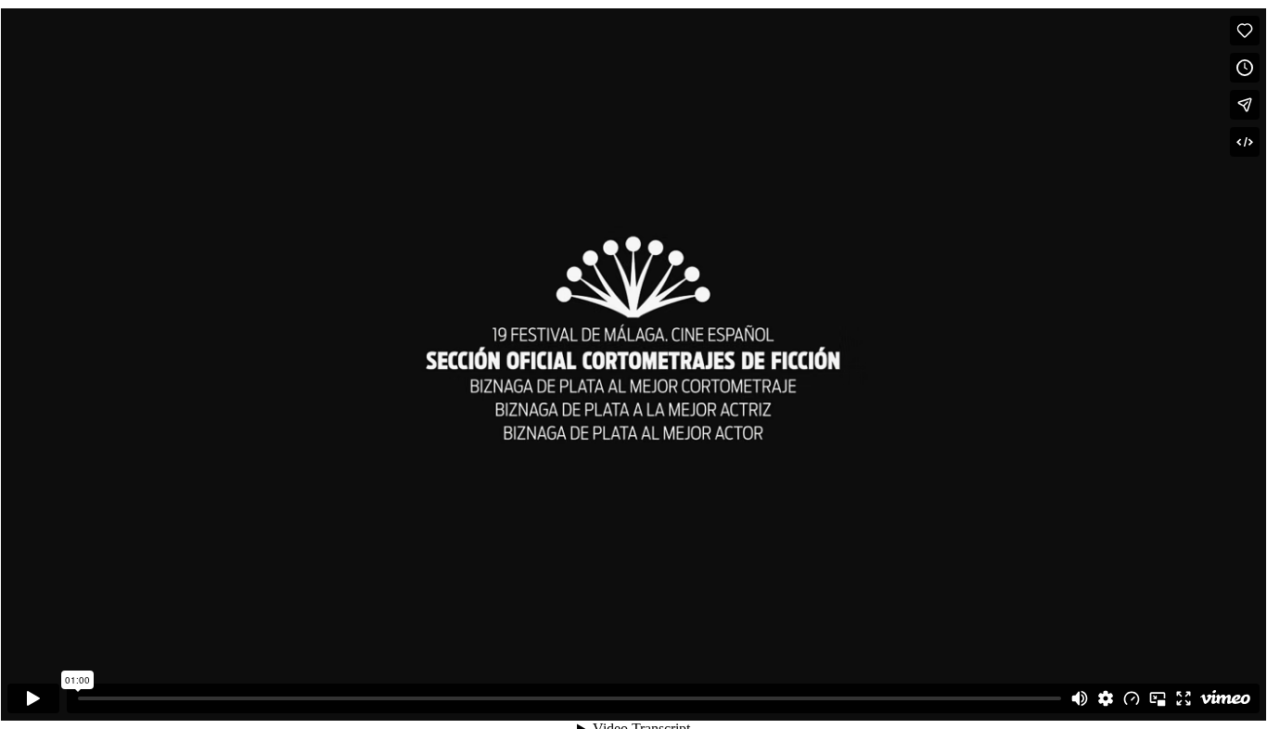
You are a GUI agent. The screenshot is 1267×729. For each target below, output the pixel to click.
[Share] (1245, 105)
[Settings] (1105, 698)
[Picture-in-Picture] (1157, 698)
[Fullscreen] (1183, 698)
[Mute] (1080, 698)
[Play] (33, 698)
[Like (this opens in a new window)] (1245, 30)
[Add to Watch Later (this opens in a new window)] (1245, 68)
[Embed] (1245, 142)
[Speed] (1131, 698)
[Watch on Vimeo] (1225, 698)
